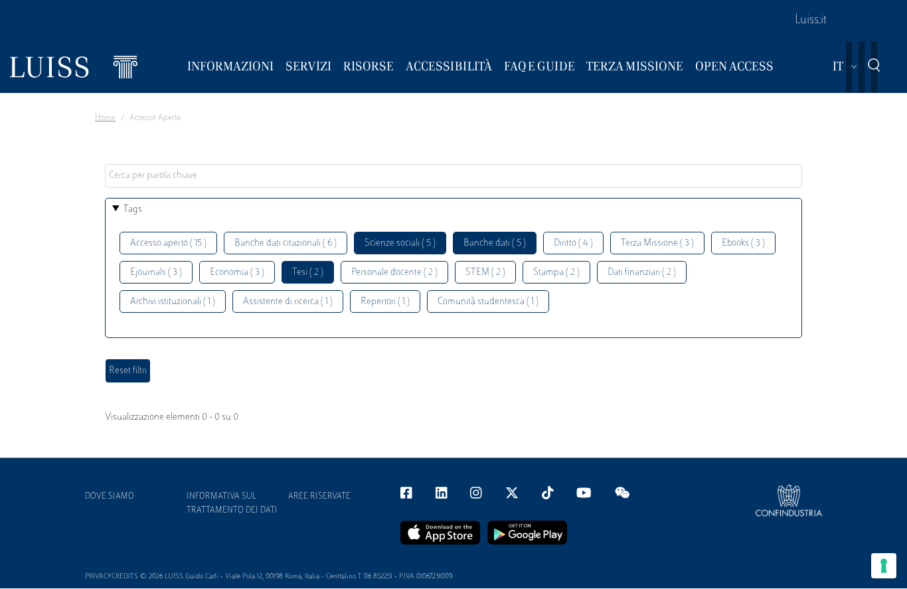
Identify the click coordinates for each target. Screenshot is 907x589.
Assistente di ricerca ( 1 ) (288, 302)
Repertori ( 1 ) (385, 302)
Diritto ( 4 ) (573, 243)
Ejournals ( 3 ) (156, 273)
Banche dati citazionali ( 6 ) (285, 243)
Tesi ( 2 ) (307, 273)
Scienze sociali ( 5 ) (400, 243)
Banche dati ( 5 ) (494, 243)
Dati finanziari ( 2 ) (642, 273)
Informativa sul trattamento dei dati (232, 504)
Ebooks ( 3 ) (743, 243)
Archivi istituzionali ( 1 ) (172, 302)
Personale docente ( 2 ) (394, 273)
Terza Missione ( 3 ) (657, 243)
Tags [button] (133, 209)
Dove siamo (109, 497)
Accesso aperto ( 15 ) (168, 243)
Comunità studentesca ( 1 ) (488, 302)
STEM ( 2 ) (485, 273)
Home (105, 118)
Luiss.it (811, 21)
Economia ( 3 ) (237, 273)
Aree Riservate (319, 497)
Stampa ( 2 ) (556, 273)
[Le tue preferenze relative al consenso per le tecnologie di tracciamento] (883, 565)
